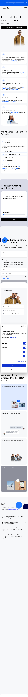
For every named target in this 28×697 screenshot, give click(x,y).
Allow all (14, 365)
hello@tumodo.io (13, 509)
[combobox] (3, 273)
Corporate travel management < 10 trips (13, 262)
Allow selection (14, 369)
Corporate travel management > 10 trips (13, 264)
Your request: (6, 260)
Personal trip (7, 266)
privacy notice (6, 278)
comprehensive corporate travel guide (15, 2)
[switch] (24, 348)
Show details (20, 361)
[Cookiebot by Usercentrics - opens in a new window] (20, 326)
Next (14, 219)
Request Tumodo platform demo (14, 27)
